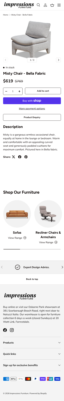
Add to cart (43, 90)
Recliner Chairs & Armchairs (48, 235)
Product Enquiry (32, 117)
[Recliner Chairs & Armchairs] (48, 214)
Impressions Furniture (19, 393)
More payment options (32, 108)
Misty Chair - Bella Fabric (22, 15)
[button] (52, 5)
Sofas (17, 232)
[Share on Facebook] (20, 157)
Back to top (32, 279)
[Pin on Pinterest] (26, 157)
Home (5, 15)
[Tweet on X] (13, 157)
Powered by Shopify (38, 393)
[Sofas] (17, 214)
